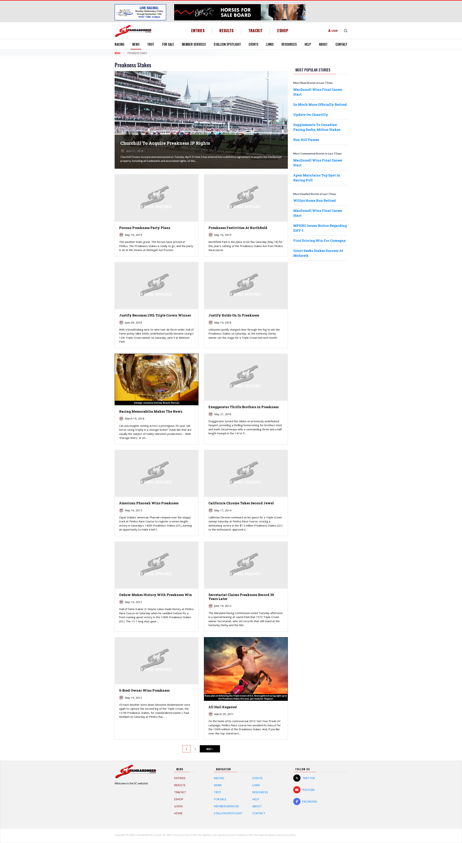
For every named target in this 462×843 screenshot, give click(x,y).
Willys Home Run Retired (314, 200)
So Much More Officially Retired (320, 104)
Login (334, 30)
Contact (341, 44)
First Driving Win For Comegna (319, 240)
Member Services (194, 44)
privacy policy (288, 834)
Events (253, 44)
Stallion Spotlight (227, 44)
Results (226, 30)
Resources (289, 44)
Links (270, 44)
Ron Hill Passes (306, 139)
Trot (150, 44)
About (323, 44)
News (136, 44)
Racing (119, 44)
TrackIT (256, 30)
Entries (198, 30)
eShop (282, 30)
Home (178, 813)
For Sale (168, 44)
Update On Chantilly (310, 114)
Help (308, 44)
